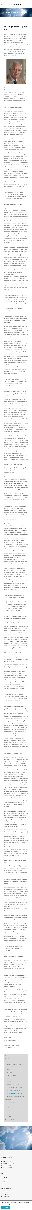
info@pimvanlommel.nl (9, 1163)
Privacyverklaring (7, 1167)
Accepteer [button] (5, 1207)
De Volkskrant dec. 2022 (13, 1090)
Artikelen (9, 1108)
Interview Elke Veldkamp (13, 1084)
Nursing (9, 1081)
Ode (8, 1078)
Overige (9, 1111)
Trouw (8, 1069)
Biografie (7, 1059)
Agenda (5, 1177)
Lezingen (9, 1114)
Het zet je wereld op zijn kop (14, 1093)
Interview (7, 1062)
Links (4, 1182)
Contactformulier (7, 1165)
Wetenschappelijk (11, 1102)
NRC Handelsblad (11, 1075)
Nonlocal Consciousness (11, 1117)
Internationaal (6, 1180)
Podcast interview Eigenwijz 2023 (15, 1096)
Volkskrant (9, 1072)
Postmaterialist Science (11, 1120)
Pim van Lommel (9, 1056)
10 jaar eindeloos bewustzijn (14, 1087)
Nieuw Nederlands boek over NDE (16, 1105)
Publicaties (8, 1099)
